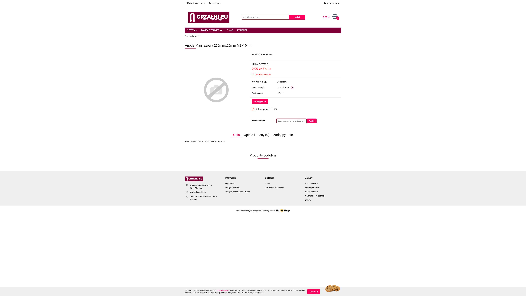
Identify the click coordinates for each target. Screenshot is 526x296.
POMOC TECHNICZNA (212, 30)
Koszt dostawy (311, 192)
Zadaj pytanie (260, 101)
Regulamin (230, 183)
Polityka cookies (232, 188)
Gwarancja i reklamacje (315, 196)
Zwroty (308, 200)
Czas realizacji (311, 183)
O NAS (230, 30)
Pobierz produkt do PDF (266, 109)
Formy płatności (312, 188)
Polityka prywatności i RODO (237, 192)
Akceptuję (313, 292)
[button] (230, 178)
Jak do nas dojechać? (274, 188)
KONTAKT (242, 30)
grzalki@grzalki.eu (198, 192)
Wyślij (312, 121)
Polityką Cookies (223, 290)
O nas (267, 183)
